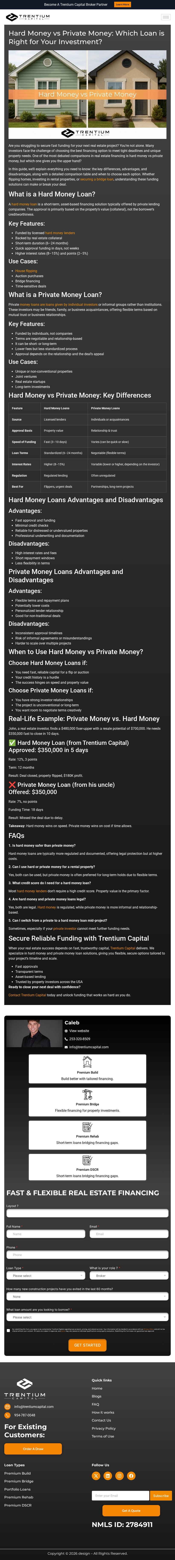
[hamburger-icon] (166, 17)
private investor (64, 929)
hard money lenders (60, 233)
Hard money (47, 907)
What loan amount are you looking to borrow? (39, 1309)
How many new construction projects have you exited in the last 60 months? (59, 1289)
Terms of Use (103, 1436)
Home (97, 1388)
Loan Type (14, 1268)
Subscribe (161, 1496)
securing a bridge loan (97, 179)
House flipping (26, 271)
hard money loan (24, 204)
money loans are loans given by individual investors (59, 305)
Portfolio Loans (17, 1489)
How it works (103, 1412)
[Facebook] (131, 1476)
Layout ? (12, 1206)
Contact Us (101, 1420)
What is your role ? (105, 1268)
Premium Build (87, 1072)
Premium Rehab (87, 1136)
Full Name (14, 1226)
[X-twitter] (96, 1476)
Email (94, 1226)
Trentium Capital (122, 948)
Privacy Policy (149, 1329)
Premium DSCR (87, 1170)
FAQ (95, 1404)
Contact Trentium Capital (27, 995)
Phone (12, 1247)
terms (63, 1331)
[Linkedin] (108, 1476)
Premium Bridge (87, 1104)
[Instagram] (119, 1476)
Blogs (96, 1396)
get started (87, 1345)
